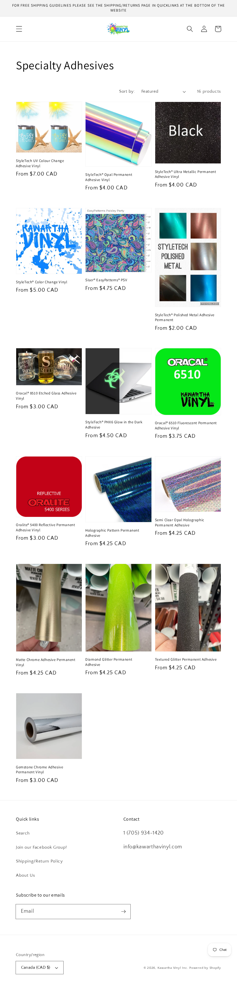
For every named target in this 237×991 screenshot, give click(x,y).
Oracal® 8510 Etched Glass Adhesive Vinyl (46, 396)
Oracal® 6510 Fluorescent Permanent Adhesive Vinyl (186, 425)
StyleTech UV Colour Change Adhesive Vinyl (40, 163)
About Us (25, 875)
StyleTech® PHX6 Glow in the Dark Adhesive (113, 425)
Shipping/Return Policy (39, 861)
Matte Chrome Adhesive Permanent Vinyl (45, 662)
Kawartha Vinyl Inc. (173, 968)
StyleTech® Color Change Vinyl (41, 282)
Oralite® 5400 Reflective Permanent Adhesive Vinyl (45, 527)
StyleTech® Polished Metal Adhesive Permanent (184, 317)
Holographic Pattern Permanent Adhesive (112, 533)
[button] (19, 29)
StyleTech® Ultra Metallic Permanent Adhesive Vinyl (185, 174)
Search (23, 833)
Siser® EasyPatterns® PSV (106, 279)
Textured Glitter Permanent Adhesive (186, 659)
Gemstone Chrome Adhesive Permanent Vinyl (39, 770)
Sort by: (127, 91)
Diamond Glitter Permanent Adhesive (108, 662)
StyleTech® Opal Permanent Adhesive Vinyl (108, 177)
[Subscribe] (123, 911)
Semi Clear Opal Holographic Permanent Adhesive (179, 522)
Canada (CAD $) (35, 967)
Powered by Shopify (205, 968)
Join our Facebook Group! (41, 847)
